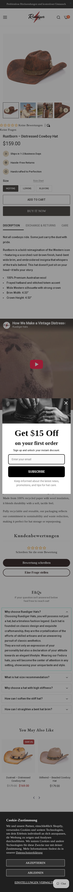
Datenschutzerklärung (29, 852)
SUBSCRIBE (36, 471)
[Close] (66, 403)
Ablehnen (35, 872)
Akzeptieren (35, 862)
